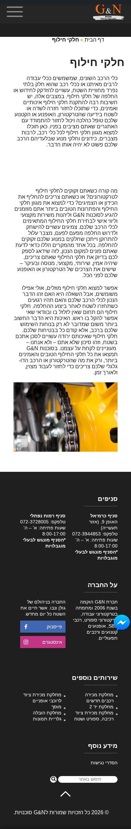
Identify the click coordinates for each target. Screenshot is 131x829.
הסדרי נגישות (104, 762)
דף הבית (94, 40)
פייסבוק (54, 626)
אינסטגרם (52, 642)
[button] (53, 779)
